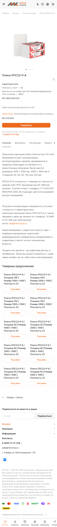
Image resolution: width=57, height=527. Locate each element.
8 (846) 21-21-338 (11, 443)
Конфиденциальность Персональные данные (22, 514)
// (46, 514)
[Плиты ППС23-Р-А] (29, 45)
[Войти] (47, 4)
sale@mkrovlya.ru (18, 223)
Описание (6, 143)
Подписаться (45, 416)
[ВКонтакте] (4, 459)
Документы (20, 143)
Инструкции (35, 143)
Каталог (6, 424)
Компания (7, 428)
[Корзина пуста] (52, 4)
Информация (9, 433)
